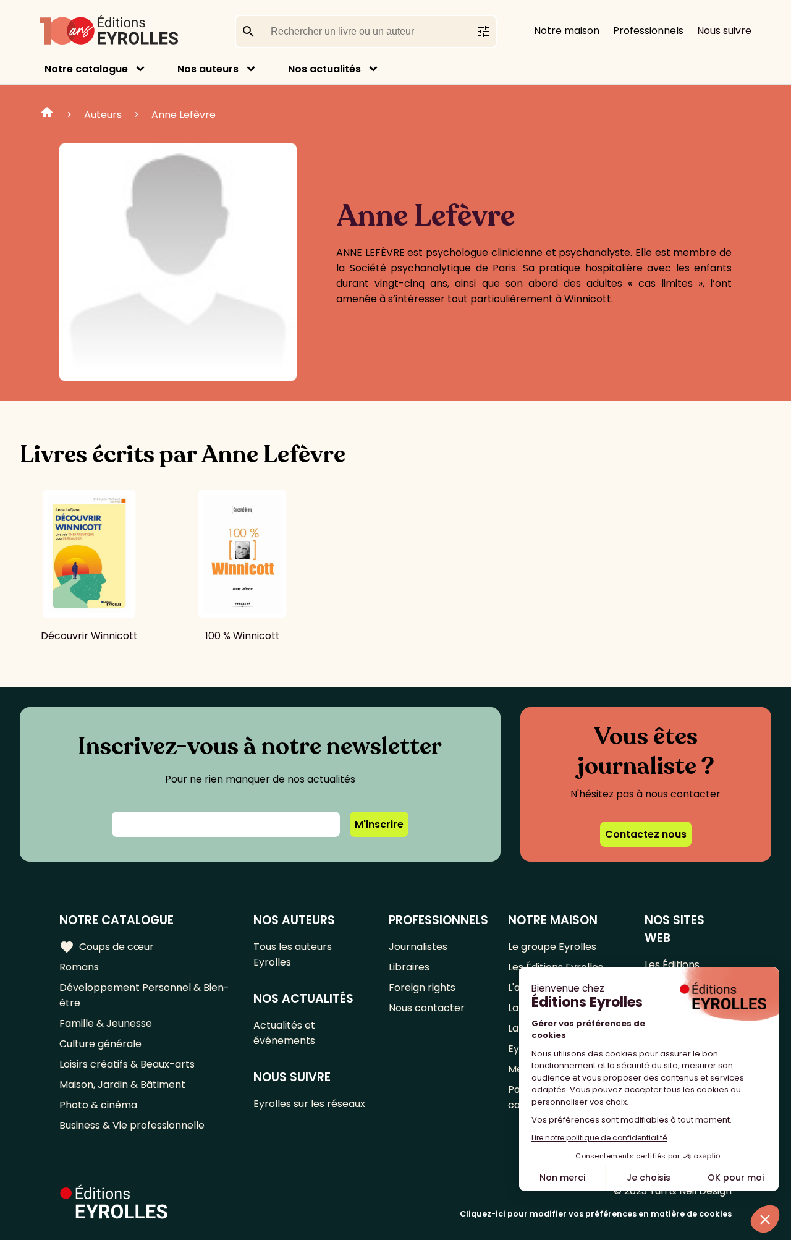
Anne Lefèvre (183, 115)
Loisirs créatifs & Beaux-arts (127, 1064)
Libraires (409, 967)
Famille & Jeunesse (105, 1023)
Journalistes (418, 947)
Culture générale (100, 1044)
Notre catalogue (86, 69)
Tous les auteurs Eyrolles (292, 954)
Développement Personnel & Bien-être (144, 995)
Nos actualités (324, 69)
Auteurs (103, 115)
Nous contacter (427, 1008)
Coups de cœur (106, 947)
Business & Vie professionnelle (132, 1125)
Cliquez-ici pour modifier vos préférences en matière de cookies (596, 1213)
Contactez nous (646, 834)
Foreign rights (422, 987)
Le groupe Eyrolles (552, 947)
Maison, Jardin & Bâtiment (122, 1084)
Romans (79, 967)
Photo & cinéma (98, 1105)
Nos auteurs (208, 69)
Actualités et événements (284, 1033)
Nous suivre (724, 30)
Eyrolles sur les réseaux (309, 1104)
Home (47, 114)
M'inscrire (379, 824)
